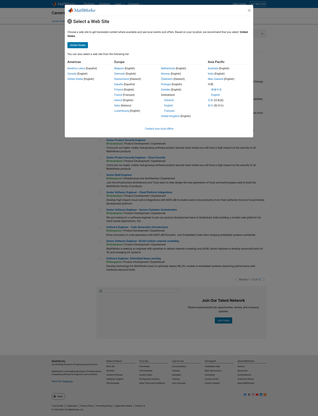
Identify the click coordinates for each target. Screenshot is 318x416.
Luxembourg (121, 110)
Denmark (119, 73)
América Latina (76, 68)
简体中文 (216, 89)
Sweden (165, 89)
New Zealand (215, 79)
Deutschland (121, 79)
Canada (72, 73)
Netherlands (168, 68)
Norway (165, 73)
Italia (117, 105)
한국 (210, 105)
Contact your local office (159, 128)
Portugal (166, 84)
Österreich (167, 79)
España (118, 84)
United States (75, 79)
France (118, 94)
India (211, 73)
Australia (213, 68)
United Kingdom (170, 116)
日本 (210, 100)
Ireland (118, 100)
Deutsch (169, 100)
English (168, 105)
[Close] (249, 10)
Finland (118, 89)
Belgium (119, 68)
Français (169, 110)
